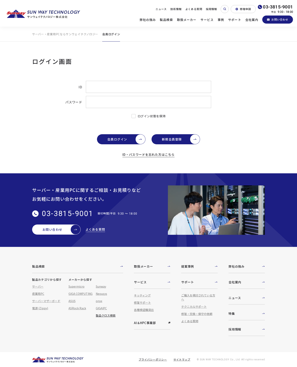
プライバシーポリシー (153, 359)
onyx (99, 301)
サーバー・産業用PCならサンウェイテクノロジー (65, 34)
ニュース (161, 9)
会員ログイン (117, 139)
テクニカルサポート (194, 307)
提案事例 (187, 266)
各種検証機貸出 (144, 310)
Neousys (101, 294)
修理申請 (245, 9)
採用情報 (211, 9)
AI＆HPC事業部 (145, 323)
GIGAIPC (101, 308)
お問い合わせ (279, 19)
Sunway (101, 286)
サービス (207, 20)
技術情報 (176, 9)
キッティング (142, 295)
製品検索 (166, 20)
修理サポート (142, 302)
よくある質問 (193, 9)
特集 (232, 313)
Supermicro (76, 286)
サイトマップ (181, 359)
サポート (234, 20)
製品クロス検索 (106, 315)
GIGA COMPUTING (80, 294)
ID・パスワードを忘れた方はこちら (148, 154)
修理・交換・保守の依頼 (196, 314)
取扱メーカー (187, 20)
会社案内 (251, 20)
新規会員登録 (172, 139)
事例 (221, 20)
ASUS (72, 301)
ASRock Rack (77, 308)
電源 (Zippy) (40, 308)
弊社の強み (148, 20)
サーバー (37, 286)
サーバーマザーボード (46, 301)
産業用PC (38, 294)
